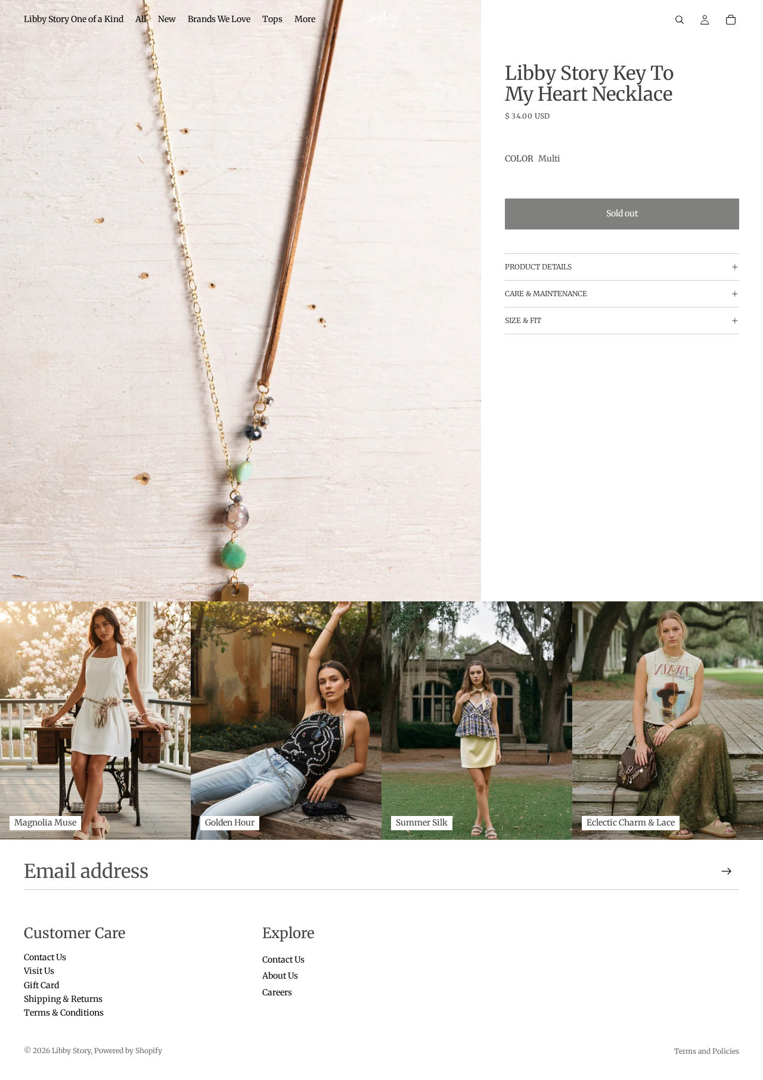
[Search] (679, 20)
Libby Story (71, 1050)
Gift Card (41, 984)
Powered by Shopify (128, 1050)
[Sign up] (726, 871)
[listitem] (305, 20)
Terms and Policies (706, 1051)
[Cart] (731, 20)
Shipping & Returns (63, 999)
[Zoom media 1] (240, 300)
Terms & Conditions (64, 1012)
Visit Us (39, 971)
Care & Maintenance (546, 294)
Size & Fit (523, 320)
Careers (277, 991)
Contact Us (45, 956)
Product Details (538, 267)
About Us (280, 975)
